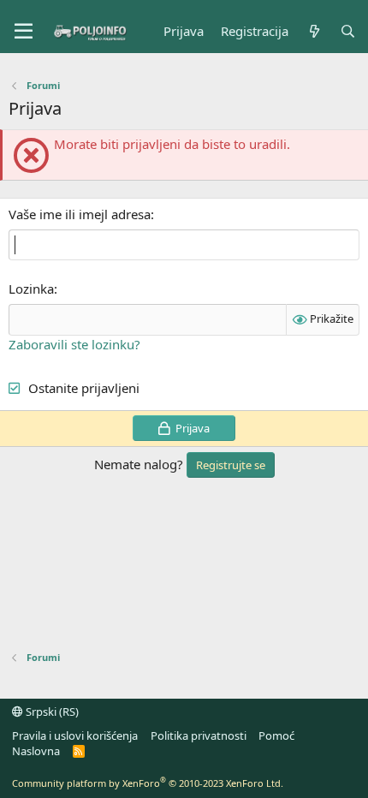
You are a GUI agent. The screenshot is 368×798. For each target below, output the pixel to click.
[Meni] (23, 31)
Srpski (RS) (51, 711)
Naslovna (36, 751)
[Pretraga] (348, 31)
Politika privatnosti (198, 735)
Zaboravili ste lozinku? (74, 344)
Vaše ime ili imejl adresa (80, 214)
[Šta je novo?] (313, 31)
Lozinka (31, 288)
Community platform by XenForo (147, 783)
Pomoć (276, 735)
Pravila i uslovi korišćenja (75, 735)
